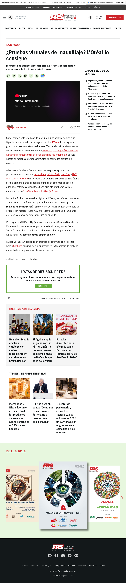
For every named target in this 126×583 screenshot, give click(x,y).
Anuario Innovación (23, 2)
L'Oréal (24, 259)
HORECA (117, 28)
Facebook (34, 259)
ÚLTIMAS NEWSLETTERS (52, 7)
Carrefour (76, 2)
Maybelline (40, 174)
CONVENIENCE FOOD (102, 28)
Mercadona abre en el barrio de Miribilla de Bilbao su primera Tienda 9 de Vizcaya (99, 106)
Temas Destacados (8, 2)
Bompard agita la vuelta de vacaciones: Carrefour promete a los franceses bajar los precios (100, 96)
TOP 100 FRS (35, 2)
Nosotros (35, 565)
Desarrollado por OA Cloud (63, 575)
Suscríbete (115, 17)
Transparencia (59, 565)
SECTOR (21, 28)
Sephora (17, 246)
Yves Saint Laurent (32, 191)
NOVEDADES (10, 28)
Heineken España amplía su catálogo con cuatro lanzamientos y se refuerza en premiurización (19, 350)
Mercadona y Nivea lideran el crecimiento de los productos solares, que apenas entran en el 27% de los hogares (19, 416)
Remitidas (84, 2)
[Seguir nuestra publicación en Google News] (42, 76)
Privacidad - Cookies (97, 565)
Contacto (24, 565)
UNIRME (43, 286)
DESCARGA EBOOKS (73, 7)
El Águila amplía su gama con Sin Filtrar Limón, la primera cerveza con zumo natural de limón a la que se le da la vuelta (43, 350)
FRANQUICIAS (46, 28)
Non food (13, 45)
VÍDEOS (97, 7)
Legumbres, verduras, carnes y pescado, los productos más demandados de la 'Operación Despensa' (99, 84)
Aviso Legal (46, 565)
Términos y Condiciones (77, 565)
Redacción (21, 128)
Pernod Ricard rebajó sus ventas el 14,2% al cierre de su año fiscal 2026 (100, 116)
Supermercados (56, 2)
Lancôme (65, 174)
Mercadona (67, 2)
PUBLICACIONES (16, 451)
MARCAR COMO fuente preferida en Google (107, 2)
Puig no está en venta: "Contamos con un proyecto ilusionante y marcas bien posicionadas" (43, 412)
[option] (63, 495)
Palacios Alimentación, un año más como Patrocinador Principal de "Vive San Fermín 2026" (66, 348)
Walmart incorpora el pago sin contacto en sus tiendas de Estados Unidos (99, 126)
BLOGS (87, 7)
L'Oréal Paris (53, 174)
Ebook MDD (46, 2)
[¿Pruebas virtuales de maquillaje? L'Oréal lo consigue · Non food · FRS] (63, 17)
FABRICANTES (61, 28)
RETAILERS (33, 28)
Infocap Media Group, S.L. (66, 571)
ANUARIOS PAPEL (32, 7)
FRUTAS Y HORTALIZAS (80, 28)
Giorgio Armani (51, 191)
